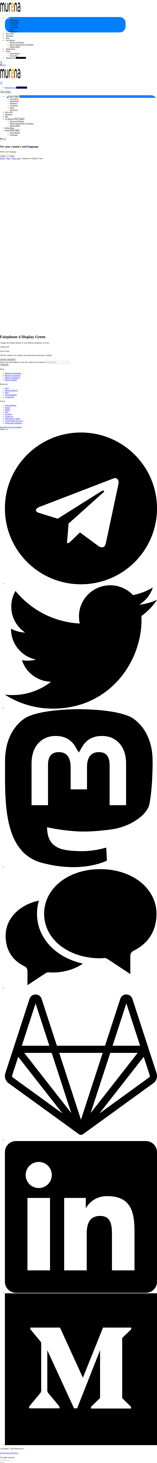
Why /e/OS (10, 34)
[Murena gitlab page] (81, 1065)
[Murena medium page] (81, 1369)
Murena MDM (15, 47)
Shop (7, 18)
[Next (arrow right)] (3, 1462)
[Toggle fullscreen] (3, 1460)
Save (12, 156)
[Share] (6, 1460)
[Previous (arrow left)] (1, 1462)
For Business (10, 40)
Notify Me (4, 365)
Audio (12, 29)
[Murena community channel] (81, 928)
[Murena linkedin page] (81, 1217)
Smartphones (14, 23)
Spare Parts (14, 31)
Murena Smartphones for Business (21, 45)
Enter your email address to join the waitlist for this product (23, 362)
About (8, 51)
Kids (7, 38)
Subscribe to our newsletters (11, 427)
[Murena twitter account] (81, 647)
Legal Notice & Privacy (9, 1453)
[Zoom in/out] (1, 1460)
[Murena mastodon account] (81, 788)
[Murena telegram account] (81, 508)
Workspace (13, 25)
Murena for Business (17, 42)
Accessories (14, 27)
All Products (14, 20)
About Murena (15, 53)
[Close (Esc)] (8, 1460)
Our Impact (14, 56)
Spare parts (16, 158)
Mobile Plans (10, 49)
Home (2, 158)
